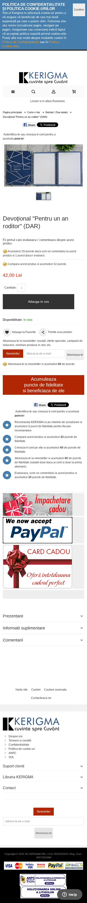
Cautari (36, 689)
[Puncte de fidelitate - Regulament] (5, 264)
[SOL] (43, 888)
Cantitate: (10, 287)
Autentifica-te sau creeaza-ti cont (24, 134)
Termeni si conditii (20, 740)
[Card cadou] (37, 546)
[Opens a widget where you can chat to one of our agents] (69, 895)
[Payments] (43, 863)
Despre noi (16, 736)
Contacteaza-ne (41, 698)
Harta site (22, 689)
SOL (11, 757)
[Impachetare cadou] (37, 495)
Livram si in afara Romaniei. (47, 101)
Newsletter (13, 353)
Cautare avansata (55, 689)
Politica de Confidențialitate (20, 42)
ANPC (12, 753)
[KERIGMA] (43, 77)
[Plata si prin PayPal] (37, 519)
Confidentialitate (19, 744)
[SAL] (43, 876)
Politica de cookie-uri (22, 748)
